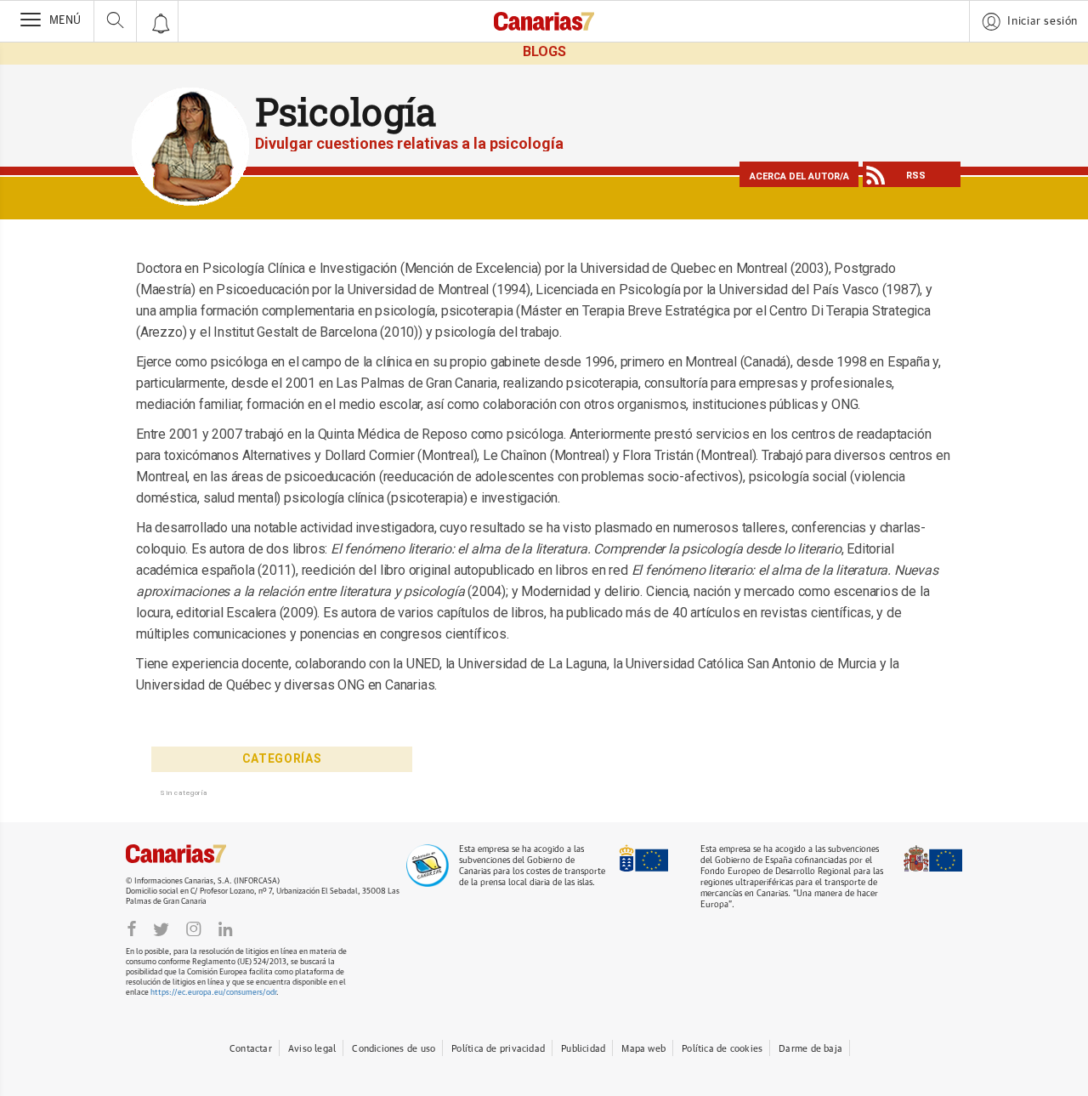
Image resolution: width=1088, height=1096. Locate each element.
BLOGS (544, 51)
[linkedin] (225, 929)
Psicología (346, 111)
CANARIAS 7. (194, 853)
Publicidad (583, 1048)
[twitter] (161, 929)
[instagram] (193, 929)
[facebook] (132, 929)
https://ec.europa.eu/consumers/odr (213, 993)
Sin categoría (184, 792)
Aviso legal (312, 1048)
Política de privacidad (498, 1048)
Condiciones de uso (393, 1048)
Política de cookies (722, 1048)
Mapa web (643, 1048)
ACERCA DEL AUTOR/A (799, 176)
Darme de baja (810, 1048)
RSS (916, 175)
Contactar (251, 1048)
